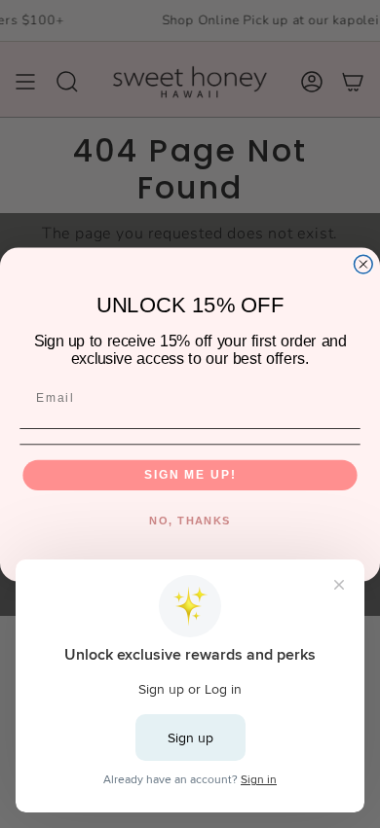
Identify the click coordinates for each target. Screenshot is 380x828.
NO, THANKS (189, 519)
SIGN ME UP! (190, 474)
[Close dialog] (363, 264)
